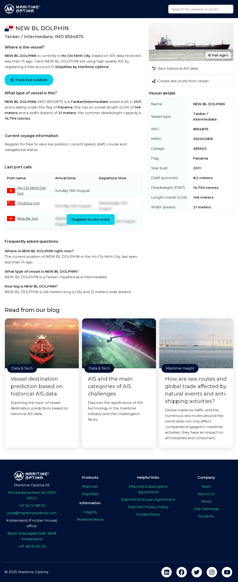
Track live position (31, 80)
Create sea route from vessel (182, 81)
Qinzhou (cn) (28, 203)
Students (206, 516)
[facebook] (181, 572)
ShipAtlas (90, 494)
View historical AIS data (177, 68)
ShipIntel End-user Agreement (148, 499)
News (206, 501)
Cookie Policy (148, 514)
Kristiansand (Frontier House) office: (31, 523)
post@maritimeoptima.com (31, 513)
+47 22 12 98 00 (31, 505)
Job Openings (206, 509)
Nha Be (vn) (27, 218)
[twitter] (197, 572)
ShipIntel (90, 486)
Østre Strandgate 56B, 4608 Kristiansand (31, 536)
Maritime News (90, 519)
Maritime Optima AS (32, 485)
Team (206, 486)
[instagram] (212, 572)
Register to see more (91, 219)
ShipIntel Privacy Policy (148, 507)
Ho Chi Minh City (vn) (31, 191)
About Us (206, 494)
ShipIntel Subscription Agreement (148, 489)
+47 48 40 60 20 (32, 546)
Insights (90, 512)
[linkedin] (166, 572)
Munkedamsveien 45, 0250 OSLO (32, 495)
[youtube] (227, 572)
